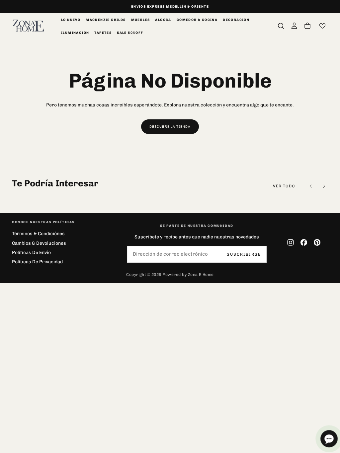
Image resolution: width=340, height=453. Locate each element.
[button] (281, 26)
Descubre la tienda (170, 127)
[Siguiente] (324, 186)
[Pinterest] (317, 242)
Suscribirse (244, 254)
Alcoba (163, 20)
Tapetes (103, 33)
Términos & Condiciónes (38, 233)
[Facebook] (304, 242)
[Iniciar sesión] (294, 26)
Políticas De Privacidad (37, 262)
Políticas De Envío (31, 252)
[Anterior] (311, 186)
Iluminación (75, 33)
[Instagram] (291, 242)
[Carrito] (307, 26)
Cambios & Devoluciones (39, 243)
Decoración (236, 20)
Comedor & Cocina (197, 20)
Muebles (140, 20)
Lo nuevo (70, 20)
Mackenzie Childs (106, 20)
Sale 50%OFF (130, 33)
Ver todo (284, 186)
